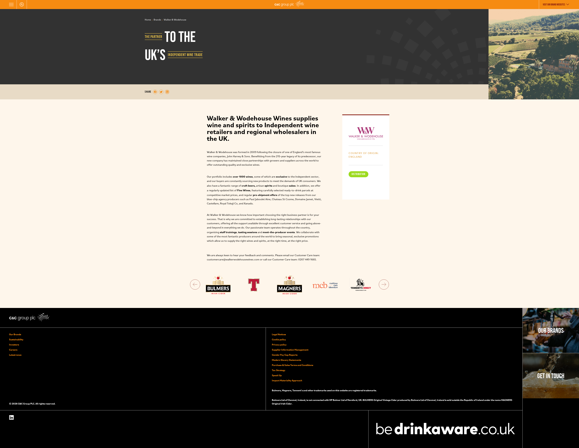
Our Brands (15, 334)
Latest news (15, 354)
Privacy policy (279, 344)
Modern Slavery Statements (286, 360)
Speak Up (277, 375)
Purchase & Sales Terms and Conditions (292, 365)
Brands (157, 20)
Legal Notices (279, 334)
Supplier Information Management (290, 349)
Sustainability (16, 339)
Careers (13, 349)
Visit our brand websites (554, 4)
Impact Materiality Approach (287, 380)
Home (148, 20)
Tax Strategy (278, 370)
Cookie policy (279, 339)
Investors (14, 344)
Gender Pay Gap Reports (284, 354)
